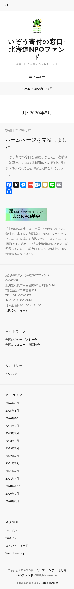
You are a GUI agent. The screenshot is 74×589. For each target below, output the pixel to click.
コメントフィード (16, 545)
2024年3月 (12, 425)
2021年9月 (12, 471)
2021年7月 (12, 478)
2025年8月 (12, 410)
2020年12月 (13, 486)
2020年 (39, 88)
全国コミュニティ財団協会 (22, 344)
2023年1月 (12, 448)
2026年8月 (12, 403)
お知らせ (11, 373)
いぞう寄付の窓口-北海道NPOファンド (37, 49)
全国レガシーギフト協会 (21, 339)
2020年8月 (12, 501)
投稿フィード (14, 538)
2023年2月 (12, 440)
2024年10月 (13, 418)
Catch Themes (49, 582)
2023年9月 (12, 433)
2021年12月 (13, 463)
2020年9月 (12, 493)
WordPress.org (14, 553)
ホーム (26, 88)
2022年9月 (12, 455)
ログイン (11, 530)
